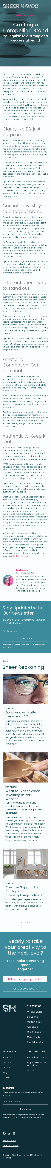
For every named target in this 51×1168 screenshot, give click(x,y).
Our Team (7, 1062)
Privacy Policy (9, 1140)
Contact (7, 1077)
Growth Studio (34, 1032)
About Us (7, 1057)
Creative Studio (34, 1012)
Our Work (7, 1067)
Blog (5, 1072)
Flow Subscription (35, 1042)
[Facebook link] (4, 1133)
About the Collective (37, 1057)
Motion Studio (34, 1037)
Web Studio (32, 1027)
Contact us (17, 556)
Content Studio (34, 1022)
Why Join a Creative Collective (36, 1064)
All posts (25, 922)
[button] (46, 6)
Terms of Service (10, 1145)
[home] (23, 6)
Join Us (30, 1070)
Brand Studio (33, 1017)
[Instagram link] (9, 1133)
